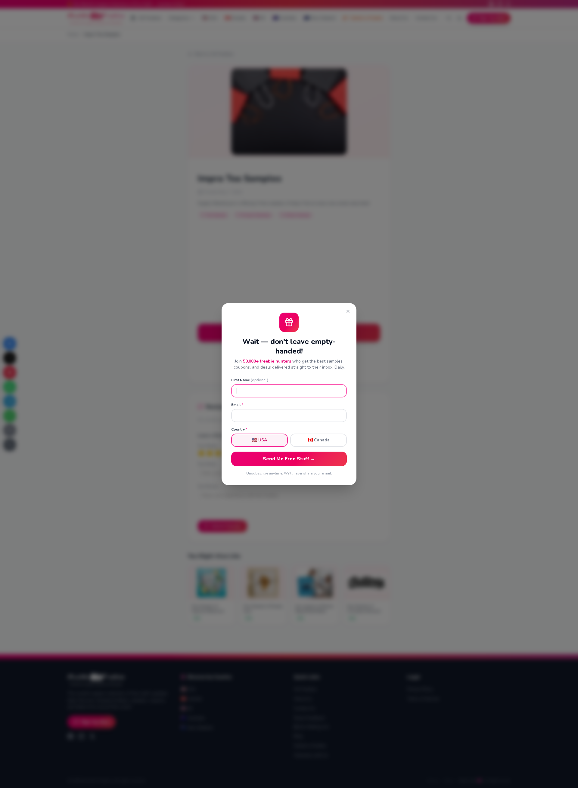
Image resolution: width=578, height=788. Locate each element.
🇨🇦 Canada (319, 440)
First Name (249, 380)
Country (239, 429)
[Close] (348, 311)
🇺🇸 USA (259, 440)
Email (237, 404)
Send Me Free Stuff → (289, 459)
